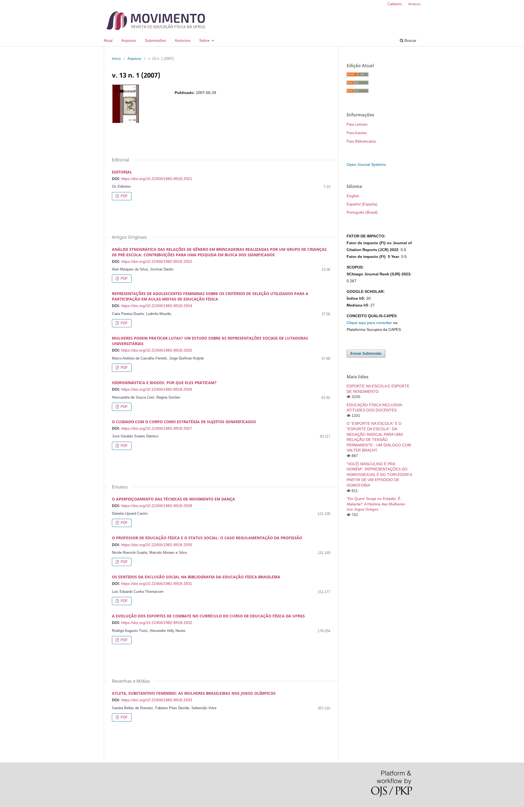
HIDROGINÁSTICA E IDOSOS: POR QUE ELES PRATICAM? (164, 382)
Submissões (155, 40)
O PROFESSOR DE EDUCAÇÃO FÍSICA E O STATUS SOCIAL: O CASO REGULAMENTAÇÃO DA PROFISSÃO (207, 537)
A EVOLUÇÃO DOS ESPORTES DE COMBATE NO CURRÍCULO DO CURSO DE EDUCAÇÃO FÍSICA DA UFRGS (208, 615)
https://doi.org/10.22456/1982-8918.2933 (156, 700)
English (353, 196)
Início (116, 59)
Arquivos (128, 40)
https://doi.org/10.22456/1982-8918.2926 (156, 389)
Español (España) (362, 204)
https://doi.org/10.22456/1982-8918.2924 (156, 306)
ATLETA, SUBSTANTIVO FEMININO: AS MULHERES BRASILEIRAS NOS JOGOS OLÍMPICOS (194, 693)
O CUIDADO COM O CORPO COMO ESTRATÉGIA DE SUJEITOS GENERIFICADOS (184, 421)
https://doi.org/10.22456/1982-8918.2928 (156, 505)
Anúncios (182, 40)
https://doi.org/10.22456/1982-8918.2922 (156, 261)
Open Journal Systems (366, 164)
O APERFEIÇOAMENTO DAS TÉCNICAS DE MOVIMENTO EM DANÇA (173, 499)
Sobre (205, 40)
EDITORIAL (122, 172)
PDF (124, 196)
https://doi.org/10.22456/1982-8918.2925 (156, 350)
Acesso (414, 4)
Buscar (409, 40)
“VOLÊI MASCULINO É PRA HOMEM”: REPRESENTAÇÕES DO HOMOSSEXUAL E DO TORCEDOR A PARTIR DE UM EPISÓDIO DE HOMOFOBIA (379, 474)
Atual (108, 40)
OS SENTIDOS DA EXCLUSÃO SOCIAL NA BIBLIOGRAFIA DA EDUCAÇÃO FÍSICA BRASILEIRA (196, 576)
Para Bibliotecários (361, 141)
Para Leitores (357, 124)
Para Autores (357, 133)
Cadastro (395, 4)
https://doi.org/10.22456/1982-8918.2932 (156, 622)
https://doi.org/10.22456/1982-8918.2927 (156, 428)
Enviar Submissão (366, 353)
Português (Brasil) (362, 212)
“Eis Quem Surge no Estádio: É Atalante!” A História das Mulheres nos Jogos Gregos (376, 503)
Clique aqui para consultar (369, 322)
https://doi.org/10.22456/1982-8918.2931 (156, 583)
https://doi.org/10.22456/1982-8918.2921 (156, 178)
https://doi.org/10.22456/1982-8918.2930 (156, 545)
